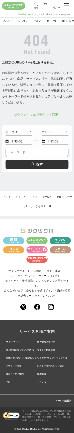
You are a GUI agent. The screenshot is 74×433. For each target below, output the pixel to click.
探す (40, 164)
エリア (46, 132)
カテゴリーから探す (37, 206)
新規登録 (22, 14)
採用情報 (41, 374)
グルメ (34, 196)
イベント (6, 196)
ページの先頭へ (62, 400)
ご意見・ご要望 (13, 366)
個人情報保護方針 (46, 341)
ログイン (32, 14)
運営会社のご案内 (15, 374)
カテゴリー (13, 132)
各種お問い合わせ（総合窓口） (21, 358)
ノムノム (41, 382)
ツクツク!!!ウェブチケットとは (52, 358)
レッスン (20, 196)
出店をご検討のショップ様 (50, 366)
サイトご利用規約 (46, 350)
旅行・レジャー (64, 196)
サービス (47, 196)
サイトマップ (12, 341)
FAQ (8, 382)
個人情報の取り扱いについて (20, 350)
